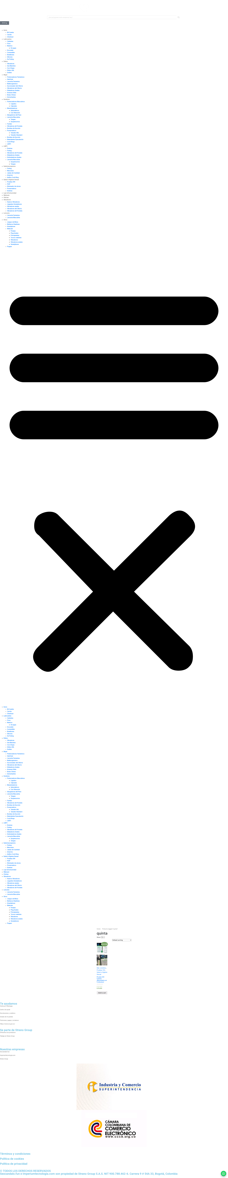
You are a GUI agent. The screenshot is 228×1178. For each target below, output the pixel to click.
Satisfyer (10, 79)
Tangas (13, 119)
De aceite (10, 50)
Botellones (10, 55)
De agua (13, 48)
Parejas (13, 231)
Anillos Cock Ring (13, 177)
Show (98, 937)
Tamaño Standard (16, 135)
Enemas (9, 148)
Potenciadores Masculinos (16, 101)
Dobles (9, 72)
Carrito (9, 35)
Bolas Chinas (11, 95)
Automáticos (15, 110)
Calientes (10, 41)
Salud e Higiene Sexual (11, 179)
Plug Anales (14, 233)
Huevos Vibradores (13, 202)
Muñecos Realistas (13, 224)
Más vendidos (101, 968)
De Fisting (10, 59)
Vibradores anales (13, 206)
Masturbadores (12, 108)
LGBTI (9, 144)
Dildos (6, 61)
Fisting (9, 150)
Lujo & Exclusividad (10, 193)
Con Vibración (15, 113)
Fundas (9, 124)
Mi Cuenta (10, 32)
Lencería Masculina (13, 117)
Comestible (11, 52)
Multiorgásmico (12, 84)
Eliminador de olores (14, 186)
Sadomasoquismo (10, 166)
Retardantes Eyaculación (15, 139)
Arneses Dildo (11, 92)
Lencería (6, 213)
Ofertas (6, 197)
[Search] (178, 17)
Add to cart (102, 993)
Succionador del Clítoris (15, 86)
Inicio (5, 30)
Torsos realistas (16, 237)
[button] (223, 1173)
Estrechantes (11, 97)
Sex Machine (11, 66)
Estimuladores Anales (14, 157)
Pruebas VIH (11, 182)
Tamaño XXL (15, 133)
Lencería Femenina (13, 81)
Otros (5, 220)
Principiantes (15, 235)
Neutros (9, 46)
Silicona (9, 57)
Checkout (10, 37)
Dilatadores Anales (13, 90)
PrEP (8, 184)
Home (98, 929)
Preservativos (11, 130)
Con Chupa (10, 68)
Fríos (9, 43)
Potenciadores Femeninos (15, 77)
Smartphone (11, 226)
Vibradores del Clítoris (14, 88)
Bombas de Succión (13, 128)
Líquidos (13, 104)
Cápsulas (14, 106)
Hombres (7, 99)
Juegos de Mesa (12, 222)
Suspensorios (15, 121)
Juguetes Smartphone (14, 204)
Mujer (5, 75)
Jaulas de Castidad (13, 173)
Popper (9, 246)
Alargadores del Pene (14, 115)
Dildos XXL (10, 70)
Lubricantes (7, 39)
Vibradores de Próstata (14, 126)
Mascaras (10, 171)
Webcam (6, 195)
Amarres (10, 175)
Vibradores (10, 63)
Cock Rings (11, 142)
